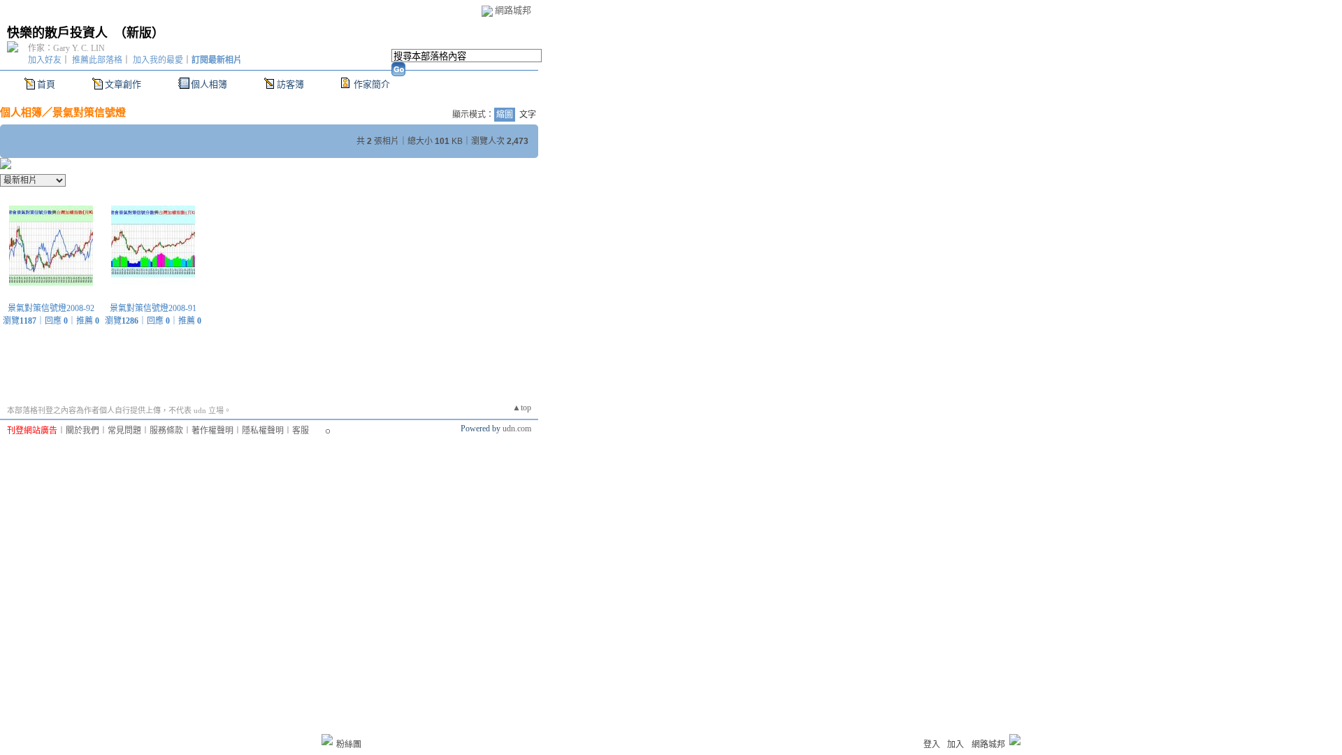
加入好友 (45, 60)
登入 (931, 744)
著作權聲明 (212, 431)
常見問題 (124, 431)
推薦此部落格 (97, 60)
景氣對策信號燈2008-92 (51, 308)
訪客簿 (290, 84)
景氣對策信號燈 (89, 112)
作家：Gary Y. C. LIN (66, 48)
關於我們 (82, 431)
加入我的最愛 (158, 60)
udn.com (517, 428)
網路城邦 (513, 10)
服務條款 (166, 431)
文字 (527, 115)
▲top (521, 407)
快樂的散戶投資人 (57, 33)
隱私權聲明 (263, 431)
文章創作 (123, 84)
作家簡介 (372, 84)
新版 (139, 33)
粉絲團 (348, 744)
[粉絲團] (327, 739)
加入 (955, 744)
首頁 (46, 84)
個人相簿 (209, 84)
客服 (300, 431)
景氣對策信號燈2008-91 (153, 308)
